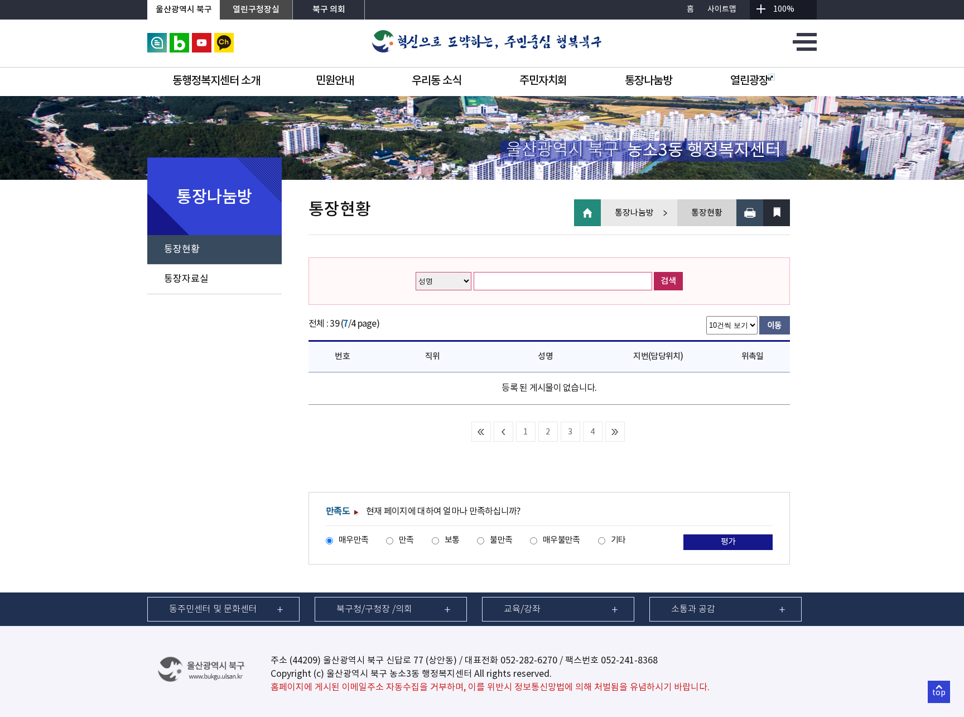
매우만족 (353, 540)
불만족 (501, 540)
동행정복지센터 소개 (216, 81)
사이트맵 (721, 9)
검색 (668, 281)
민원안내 (335, 81)
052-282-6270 (528, 661)
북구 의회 (328, 10)
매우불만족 (561, 540)
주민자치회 (543, 81)
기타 (618, 540)
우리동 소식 (436, 81)
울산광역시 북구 (184, 10)
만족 (406, 540)
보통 (452, 540)
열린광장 (749, 81)
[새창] (157, 38)
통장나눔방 (648, 81)
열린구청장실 (256, 10)
